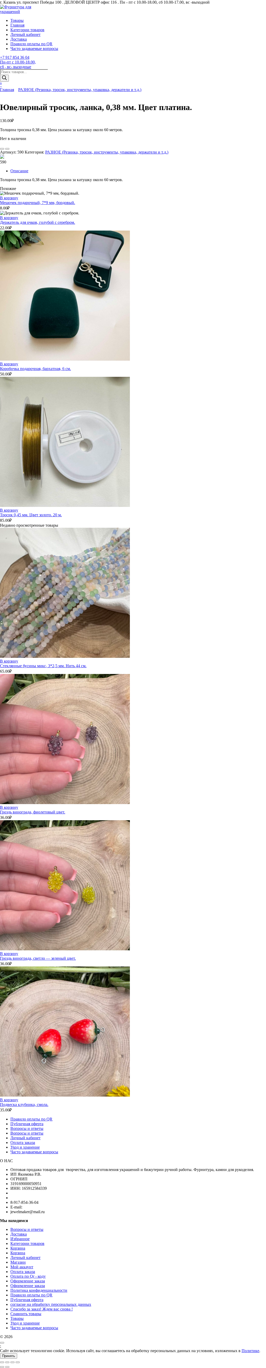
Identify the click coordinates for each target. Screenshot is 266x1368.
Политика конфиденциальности (38, 1290)
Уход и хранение (25, 1147)
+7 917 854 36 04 (14, 57)
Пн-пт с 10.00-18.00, (18, 62)
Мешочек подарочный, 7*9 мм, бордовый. (37, 202)
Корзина (17, 1248)
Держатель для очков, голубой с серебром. (37, 222)
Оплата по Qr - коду (28, 1276)
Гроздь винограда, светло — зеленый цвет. (38, 958)
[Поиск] (4, 78)
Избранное (20, 1239)
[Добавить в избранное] (2, 149)
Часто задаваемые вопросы (34, 48)
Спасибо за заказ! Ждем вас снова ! (41, 1309)
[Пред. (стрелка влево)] (2, 1367)
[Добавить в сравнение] (7, 149)
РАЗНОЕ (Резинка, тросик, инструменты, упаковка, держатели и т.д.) (79, 89)
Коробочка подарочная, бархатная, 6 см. (35, 368)
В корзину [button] (9, 198)
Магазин (18, 1262)
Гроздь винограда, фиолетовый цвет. (32, 812)
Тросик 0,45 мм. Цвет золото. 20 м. (31, 515)
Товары (17, 20)
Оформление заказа (27, 1281)
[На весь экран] (7, 1362)
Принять (8, 1356)
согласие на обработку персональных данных (50, 1304)
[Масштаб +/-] (2, 1362)
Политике (250, 1350)
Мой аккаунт (21, 1267)
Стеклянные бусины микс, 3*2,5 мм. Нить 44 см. (43, 666)
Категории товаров (27, 30)
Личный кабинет (25, 34)
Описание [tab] (19, 171)
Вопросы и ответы (26, 1128)
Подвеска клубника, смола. (24, 1104)
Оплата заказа (22, 1142)
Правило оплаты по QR (31, 44)
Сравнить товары (25, 1314)
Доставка (18, 39)
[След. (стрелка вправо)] (7, 1367)
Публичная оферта (26, 1124)
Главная (17, 25)
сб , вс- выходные (15, 67)
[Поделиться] (12, 1362)
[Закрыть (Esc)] (18, 1362)
